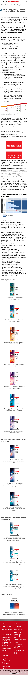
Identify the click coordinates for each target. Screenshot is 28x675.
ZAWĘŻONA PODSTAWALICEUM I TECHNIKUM (14, 156)
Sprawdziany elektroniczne (17, 631)
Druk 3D (16, 642)
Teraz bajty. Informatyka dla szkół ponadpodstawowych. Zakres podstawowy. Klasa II (14, 484)
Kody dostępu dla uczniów (18, 646)
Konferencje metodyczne (17, 636)
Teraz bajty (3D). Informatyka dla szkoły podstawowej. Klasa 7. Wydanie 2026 (14, 409)
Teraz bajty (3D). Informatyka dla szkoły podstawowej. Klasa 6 (14, 387)
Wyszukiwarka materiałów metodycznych (18, 628)
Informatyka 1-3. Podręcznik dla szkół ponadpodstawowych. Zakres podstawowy (14, 613)
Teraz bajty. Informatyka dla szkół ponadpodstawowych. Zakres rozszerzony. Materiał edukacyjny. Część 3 (14, 586)
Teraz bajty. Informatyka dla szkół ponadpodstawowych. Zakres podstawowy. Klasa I (14, 461)
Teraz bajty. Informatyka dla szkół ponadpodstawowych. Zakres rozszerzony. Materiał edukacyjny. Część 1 (14, 538)
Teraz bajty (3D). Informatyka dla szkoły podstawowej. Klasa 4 (14, 343)
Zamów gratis (17, 634)
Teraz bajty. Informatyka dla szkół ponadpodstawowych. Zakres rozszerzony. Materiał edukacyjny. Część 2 (14, 562)
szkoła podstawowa (7, 626)
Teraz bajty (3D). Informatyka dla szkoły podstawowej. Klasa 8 (14, 431)
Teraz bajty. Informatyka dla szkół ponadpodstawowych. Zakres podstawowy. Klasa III (14, 508)
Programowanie (18, 644)
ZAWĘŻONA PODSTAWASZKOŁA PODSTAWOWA (14, 146)
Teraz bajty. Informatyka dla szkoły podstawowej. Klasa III (14, 320)
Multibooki (17, 641)
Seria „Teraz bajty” (16, 5)
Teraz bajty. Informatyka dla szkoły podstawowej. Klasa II (14, 298)
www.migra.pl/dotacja (7, 44)
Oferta (6, 5)
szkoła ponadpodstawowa (7, 628)
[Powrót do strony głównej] (1, 5)
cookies (14, 670)
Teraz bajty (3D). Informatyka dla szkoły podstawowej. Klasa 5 (14, 365)
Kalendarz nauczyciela (20, 639)
